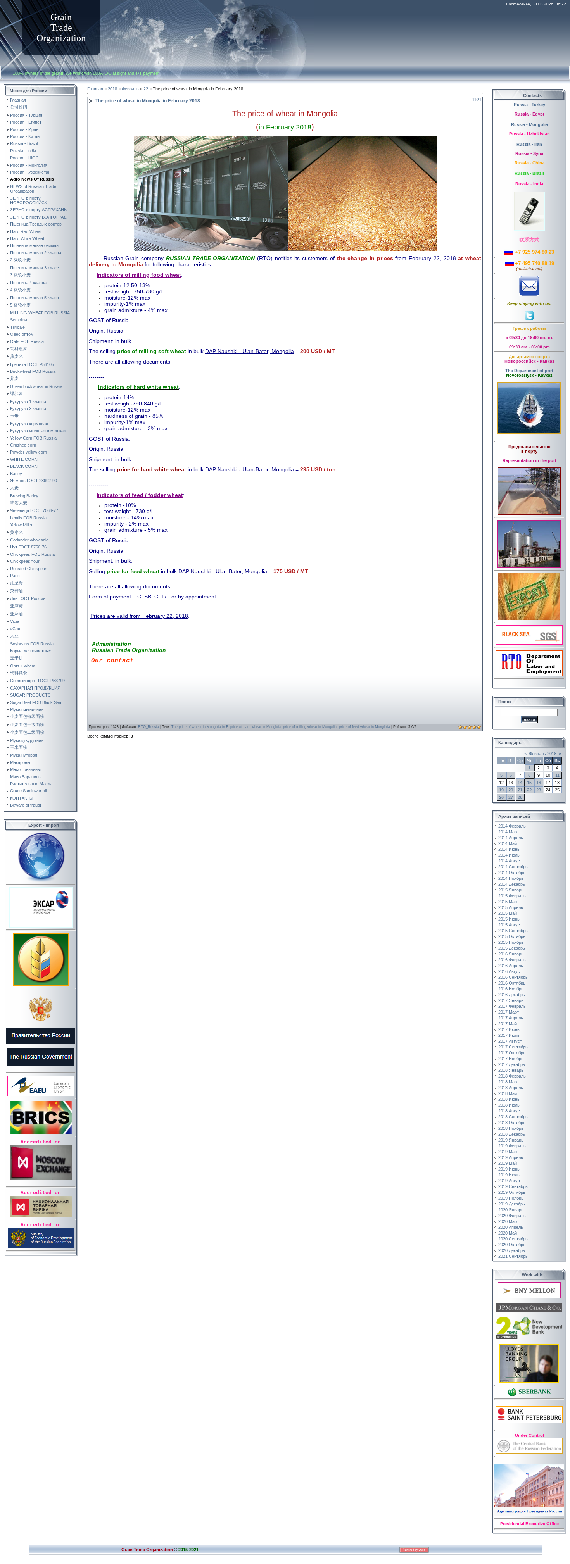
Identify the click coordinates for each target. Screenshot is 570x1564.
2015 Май (507, 913)
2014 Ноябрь (510, 878)
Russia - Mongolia (529, 124)
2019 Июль (509, 1175)
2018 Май (507, 1093)
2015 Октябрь (511, 936)
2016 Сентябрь (513, 977)
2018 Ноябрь (510, 1128)
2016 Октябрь (511, 983)
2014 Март (508, 831)
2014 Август (510, 861)
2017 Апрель (510, 1018)
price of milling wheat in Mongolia (310, 727)
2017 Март (508, 1012)
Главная (95, 88)
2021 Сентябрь (513, 1256)
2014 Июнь (509, 849)
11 (557, 775)
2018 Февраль (512, 1076)
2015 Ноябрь (510, 942)
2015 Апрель (510, 907)
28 (520, 797)
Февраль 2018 (542, 753)
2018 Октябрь (511, 1122)
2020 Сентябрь (513, 1238)
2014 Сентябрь (513, 866)
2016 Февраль (512, 959)
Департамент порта (529, 356)
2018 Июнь (509, 1099)
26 (501, 797)
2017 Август (510, 1041)
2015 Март (508, 901)
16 (538, 782)
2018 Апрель (510, 1087)
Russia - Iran (529, 144)
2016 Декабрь (511, 994)
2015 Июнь (509, 919)
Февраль (130, 88)
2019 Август (510, 1180)
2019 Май (507, 1163)
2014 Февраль (512, 826)
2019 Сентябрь (513, 1186)
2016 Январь (510, 954)
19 (501, 790)
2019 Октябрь (511, 1192)
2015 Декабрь (511, 948)
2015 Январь (510, 890)
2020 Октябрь (511, 1244)
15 (529, 782)
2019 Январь (510, 1140)
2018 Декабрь (511, 1134)
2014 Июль (509, 855)
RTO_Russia (148, 727)
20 (510, 790)
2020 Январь (510, 1209)
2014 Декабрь (511, 884)
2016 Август (510, 971)
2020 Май (507, 1233)
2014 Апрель (510, 837)
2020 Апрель (510, 1227)
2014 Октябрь (511, 872)
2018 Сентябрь (513, 1116)
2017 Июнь (509, 1029)
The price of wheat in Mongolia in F (199, 727)
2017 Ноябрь (510, 1058)
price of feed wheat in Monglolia (364, 727)
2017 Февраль (512, 1006)
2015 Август (510, 925)
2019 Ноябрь (510, 1198)
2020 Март (508, 1221)
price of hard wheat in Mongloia (255, 727)
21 (520, 790)
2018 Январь (510, 1070)
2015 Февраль (512, 895)
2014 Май (507, 843)
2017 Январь (510, 1000)
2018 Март (508, 1081)
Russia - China (529, 162)
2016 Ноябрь (510, 988)
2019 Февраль (512, 1145)
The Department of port (529, 370)
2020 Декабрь (511, 1250)
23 (538, 790)
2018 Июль (509, 1105)
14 (520, 782)
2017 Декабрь (511, 1064)
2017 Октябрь (511, 1052)
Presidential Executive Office (529, 1523)
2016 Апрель (510, 965)
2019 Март (508, 1151)
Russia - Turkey (529, 104)
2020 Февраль (512, 1215)
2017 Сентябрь (513, 1047)
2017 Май (507, 1023)
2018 (112, 88)
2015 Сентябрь (513, 930)
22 (145, 88)
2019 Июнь (509, 1169)
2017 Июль (509, 1035)
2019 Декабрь (511, 1204)
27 (510, 797)
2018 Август (510, 1111)
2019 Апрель (510, 1157)
